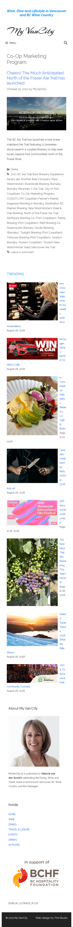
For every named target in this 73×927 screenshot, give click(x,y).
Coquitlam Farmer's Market (41, 198)
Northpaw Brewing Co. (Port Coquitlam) (31, 218)
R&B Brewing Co (50, 223)
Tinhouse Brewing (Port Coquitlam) (29, 237)
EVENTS (12, 834)
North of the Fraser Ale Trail (41, 213)
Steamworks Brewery (20, 227)
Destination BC (54, 203)
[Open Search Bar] (65, 43)
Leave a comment (22, 252)
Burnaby (55, 184)
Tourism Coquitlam (30, 242)
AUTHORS (14, 845)
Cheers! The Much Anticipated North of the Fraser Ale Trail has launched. (36, 77)
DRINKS (12, 839)
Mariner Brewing (17, 208)
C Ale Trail (37, 188)
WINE (11, 819)
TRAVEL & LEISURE (19, 829)
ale (18, 179)
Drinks (14, 169)
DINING (12, 824)
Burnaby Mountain (18, 188)
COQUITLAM (15, 198)
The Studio (61, 917)
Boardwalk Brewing (37, 184)
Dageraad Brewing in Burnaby (25, 203)
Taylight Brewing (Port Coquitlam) (41, 232)
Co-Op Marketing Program (37, 193)
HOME (11, 814)
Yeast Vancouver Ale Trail (39, 247)
